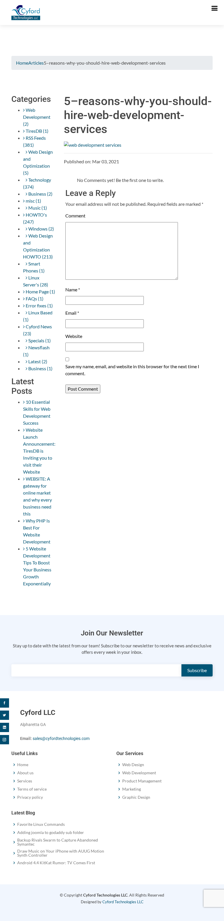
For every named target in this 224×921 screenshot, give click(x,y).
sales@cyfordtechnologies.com (61, 738)
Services (24, 781)
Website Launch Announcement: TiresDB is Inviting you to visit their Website (39, 450)
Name (72, 289)
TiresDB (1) (36, 131)
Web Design (133, 765)
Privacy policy (30, 797)
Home (22, 62)
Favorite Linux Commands (41, 824)
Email (72, 313)
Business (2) (39, 193)
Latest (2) (37, 361)
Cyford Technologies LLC (123, 901)
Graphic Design (136, 797)
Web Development (139, 773)
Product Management (142, 781)
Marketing (131, 789)
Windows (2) (40, 228)
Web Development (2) (36, 117)
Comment (75, 215)
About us (25, 773)
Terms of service (32, 789)
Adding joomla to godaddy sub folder (50, 832)
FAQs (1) (34, 298)
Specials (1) (39, 340)
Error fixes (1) (39, 305)
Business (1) (39, 368)
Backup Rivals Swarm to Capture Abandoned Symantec (57, 842)
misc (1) (33, 200)
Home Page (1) (40, 291)
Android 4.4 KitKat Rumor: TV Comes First (56, 863)
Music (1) (37, 207)
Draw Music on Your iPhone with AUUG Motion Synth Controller (60, 853)
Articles (36, 62)
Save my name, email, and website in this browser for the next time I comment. (132, 370)
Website (73, 336)
